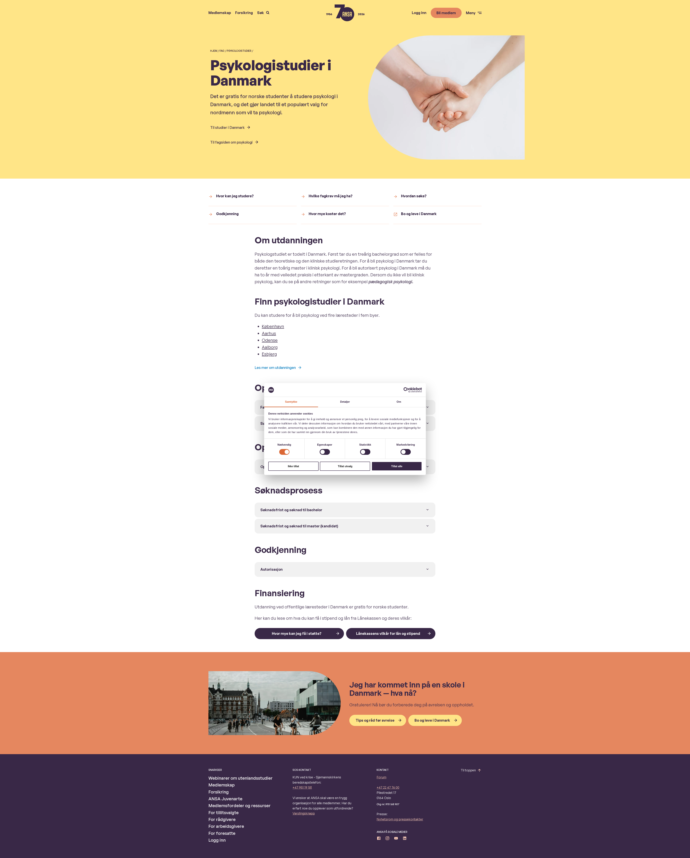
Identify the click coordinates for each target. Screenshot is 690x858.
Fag (222, 50)
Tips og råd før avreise (375, 720)
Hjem (213, 50)
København (273, 326)
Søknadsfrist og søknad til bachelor (291, 510)
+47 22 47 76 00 (388, 787)
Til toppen (468, 770)
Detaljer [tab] (345, 401)
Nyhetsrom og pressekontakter (400, 819)
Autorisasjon (271, 569)
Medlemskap (219, 13)
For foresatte (221, 833)
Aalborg (270, 347)
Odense (270, 340)
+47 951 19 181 (302, 787)
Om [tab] (399, 401)
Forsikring (244, 13)
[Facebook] (379, 839)
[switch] (325, 452)
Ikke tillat (293, 466)
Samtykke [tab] (291, 401)
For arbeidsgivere (226, 826)
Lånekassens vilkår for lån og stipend (388, 633)
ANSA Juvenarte (225, 798)
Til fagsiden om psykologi (231, 142)
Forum (381, 777)
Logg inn (419, 13)
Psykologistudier (239, 50)
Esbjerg (269, 354)
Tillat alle (396, 466)
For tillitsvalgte (223, 812)
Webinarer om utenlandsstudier (240, 778)
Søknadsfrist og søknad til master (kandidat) (299, 526)
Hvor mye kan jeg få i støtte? (296, 633)
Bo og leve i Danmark (432, 720)
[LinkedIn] (404, 839)
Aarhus (269, 333)
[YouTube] (396, 839)
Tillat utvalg (345, 466)
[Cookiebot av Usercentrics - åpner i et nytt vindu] (406, 390)
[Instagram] (387, 839)
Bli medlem (446, 13)
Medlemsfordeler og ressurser (239, 805)
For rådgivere (222, 819)
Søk (260, 12)
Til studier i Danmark (227, 127)
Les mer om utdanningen (275, 367)
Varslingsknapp (304, 813)
